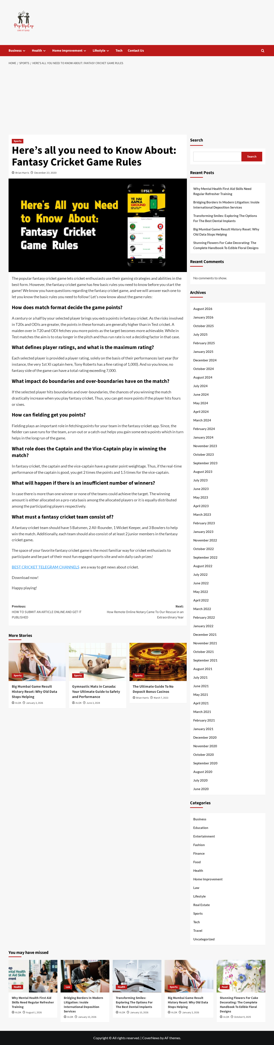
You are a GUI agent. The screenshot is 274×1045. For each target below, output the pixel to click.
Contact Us (136, 50)
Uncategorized (204, 939)
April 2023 (201, 506)
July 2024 (200, 386)
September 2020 (205, 763)
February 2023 (204, 523)
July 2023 (200, 480)
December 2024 (205, 360)
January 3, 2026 (34, 703)
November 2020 (205, 746)
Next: (145, 612)
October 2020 (203, 754)
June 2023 (201, 489)
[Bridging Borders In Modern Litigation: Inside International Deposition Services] (85, 976)
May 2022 (200, 592)
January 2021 (203, 729)
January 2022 (203, 626)
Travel (197, 930)
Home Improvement (67, 50)
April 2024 (201, 411)
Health (37, 50)
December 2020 (205, 737)
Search (196, 140)
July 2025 (200, 334)
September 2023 (205, 463)
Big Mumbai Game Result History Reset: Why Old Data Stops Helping (34, 691)
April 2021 (201, 703)
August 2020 (202, 772)
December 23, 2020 (45, 172)
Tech (119, 50)
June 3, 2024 (93, 703)
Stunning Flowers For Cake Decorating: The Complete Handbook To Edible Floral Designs (226, 245)
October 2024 (203, 369)
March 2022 (202, 609)
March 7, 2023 (161, 698)
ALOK (18, 703)
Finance (199, 853)
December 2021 (205, 634)
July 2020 (200, 780)
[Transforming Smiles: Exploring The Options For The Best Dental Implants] (137, 976)
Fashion (199, 845)
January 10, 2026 (87, 1017)
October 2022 (203, 549)
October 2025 (203, 326)
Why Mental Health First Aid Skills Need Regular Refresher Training (222, 191)
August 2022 (202, 566)
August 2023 (202, 472)
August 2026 (202, 309)
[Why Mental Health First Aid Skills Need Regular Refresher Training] (33, 976)
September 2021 (205, 660)
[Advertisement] (137, 100)
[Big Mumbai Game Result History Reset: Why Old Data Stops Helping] (37, 662)
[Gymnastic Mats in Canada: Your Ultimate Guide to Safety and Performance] (97, 662)
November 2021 (205, 643)
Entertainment (204, 836)
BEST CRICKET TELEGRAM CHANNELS (45, 567)
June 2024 (201, 394)
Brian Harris (22, 172)
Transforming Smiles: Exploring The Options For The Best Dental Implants (225, 218)
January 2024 (203, 437)
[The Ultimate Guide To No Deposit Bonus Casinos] (158, 662)
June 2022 (201, 583)
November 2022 (205, 540)
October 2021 (203, 652)
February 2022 (204, 617)
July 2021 (200, 677)
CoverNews (150, 1038)
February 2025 (204, 343)
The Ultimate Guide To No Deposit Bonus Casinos (153, 689)
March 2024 (202, 420)
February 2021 (204, 720)
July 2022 (200, 574)
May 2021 (200, 694)
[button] (262, 50)
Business (15, 50)
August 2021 (202, 669)
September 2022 (205, 557)
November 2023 (205, 446)
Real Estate (201, 905)
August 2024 (202, 377)
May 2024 (200, 403)
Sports (17, 141)
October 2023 (203, 454)
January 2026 (203, 317)
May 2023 (200, 497)
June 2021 (201, 686)
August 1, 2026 (34, 1012)
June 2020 (201, 789)
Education (200, 828)
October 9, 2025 (242, 1017)
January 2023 (203, 532)
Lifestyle (99, 50)
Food (197, 862)
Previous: (47, 612)
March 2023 (202, 514)
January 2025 (203, 351)
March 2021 (202, 712)
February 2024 (204, 429)
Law (196, 888)
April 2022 (201, 600)
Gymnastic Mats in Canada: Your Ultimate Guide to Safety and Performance (96, 691)
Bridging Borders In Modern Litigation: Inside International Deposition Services (226, 204)
